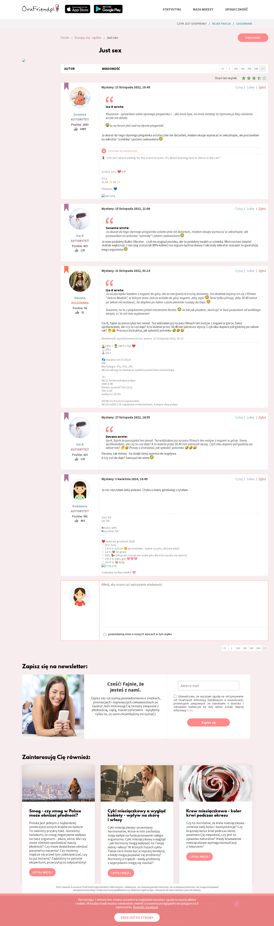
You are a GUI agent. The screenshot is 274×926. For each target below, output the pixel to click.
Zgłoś (262, 87)
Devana (79, 298)
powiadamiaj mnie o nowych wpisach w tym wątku (140, 634)
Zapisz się (208, 723)
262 (243, 68)
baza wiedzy (203, 9)
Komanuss (79, 506)
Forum (65, 38)
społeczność (236, 9)
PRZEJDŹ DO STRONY (137, 917)
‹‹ (222, 68)
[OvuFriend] (40, 11)
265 (263, 68)
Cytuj (239, 87)
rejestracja (221, 23)
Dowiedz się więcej (145, 907)
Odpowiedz (253, 38)
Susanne (79, 114)
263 (249, 68)
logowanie (244, 23)
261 (236, 68)
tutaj (190, 710)
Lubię (250, 87)
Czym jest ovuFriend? (192, 23)
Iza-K (80, 235)
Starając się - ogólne (87, 38)
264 (256, 68)
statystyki (172, 9)
